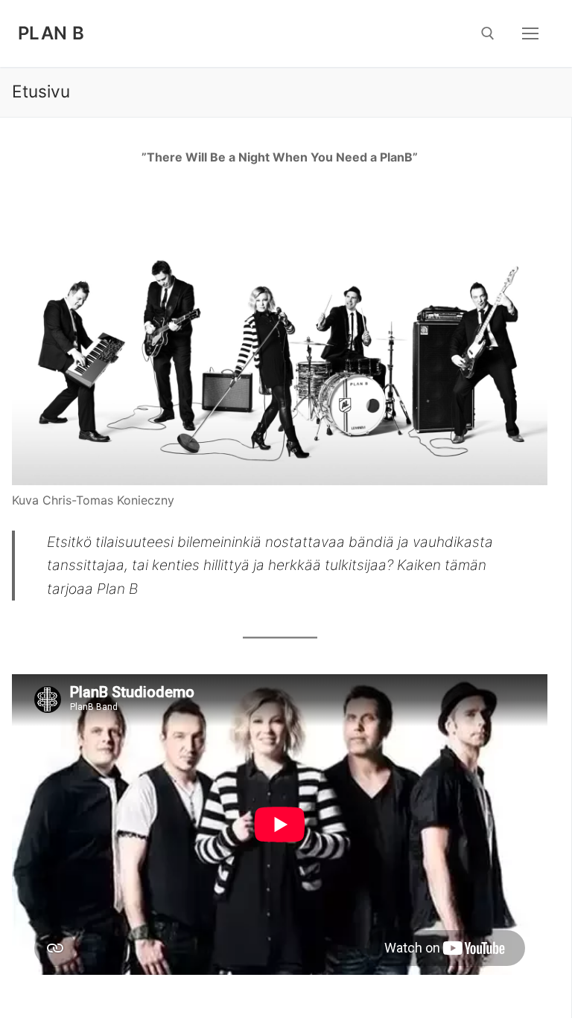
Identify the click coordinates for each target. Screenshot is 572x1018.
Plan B (51, 33)
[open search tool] (488, 33)
